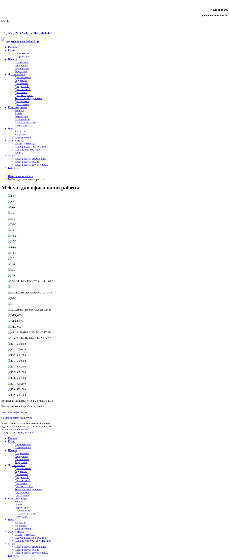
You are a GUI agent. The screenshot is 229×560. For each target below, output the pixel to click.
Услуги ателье (16, 140)
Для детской (22, 86)
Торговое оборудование (28, 98)
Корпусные (21, 65)
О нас (11, 155)
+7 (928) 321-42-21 (42, 33)
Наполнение (22, 68)
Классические (23, 53)
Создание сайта (10, 417)
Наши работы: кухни (27, 161)
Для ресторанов (24, 95)
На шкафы (21, 134)
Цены (11, 128)
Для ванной (21, 83)
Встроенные (22, 62)
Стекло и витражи (25, 122)
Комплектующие (17, 107)
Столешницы (22, 119)
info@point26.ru (18, 429)
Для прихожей (23, 77)
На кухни (20, 131)
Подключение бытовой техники (33, 540)
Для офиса (21, 92)
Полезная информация (14, 412)
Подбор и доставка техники (31, 146)
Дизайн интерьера (25, 143)
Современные (23, 56)
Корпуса (19, 110)
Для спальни (22, 104)
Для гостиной (23, 89)
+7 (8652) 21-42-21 (14, 33)
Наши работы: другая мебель (31, 164)
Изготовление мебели (20, 176)
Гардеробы (21, 80)
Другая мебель (16, 74)
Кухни (11, 50)
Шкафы (12, 59)
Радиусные (21, 71)
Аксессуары (21, 125)
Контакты (13, 167)
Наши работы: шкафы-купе (30, 158)
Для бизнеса (22, 101)
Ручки (18, 113)
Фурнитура (21, 116)
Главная (12, 47)
